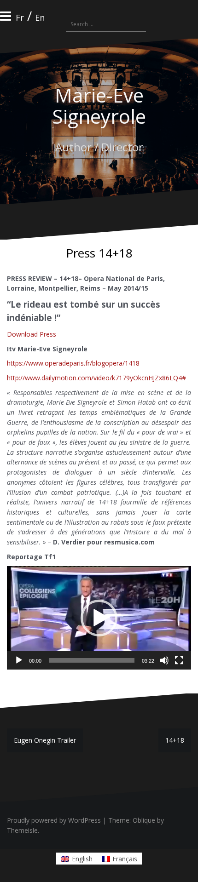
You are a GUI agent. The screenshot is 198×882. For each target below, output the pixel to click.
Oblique (144, 820)
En (40, 17)
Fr (20, 17)
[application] (99, 618)
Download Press (31, 334)
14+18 (174, 740)
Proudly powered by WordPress (54, 820)
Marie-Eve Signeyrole (99, 105)
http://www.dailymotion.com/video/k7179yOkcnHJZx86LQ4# (96, 377)
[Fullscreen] (179, 660)
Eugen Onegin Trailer (45, 740)
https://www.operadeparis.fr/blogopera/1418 (73, 363)
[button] (99, 618)
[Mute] (164, 660)
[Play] (18, 660)
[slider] (91, 660)
